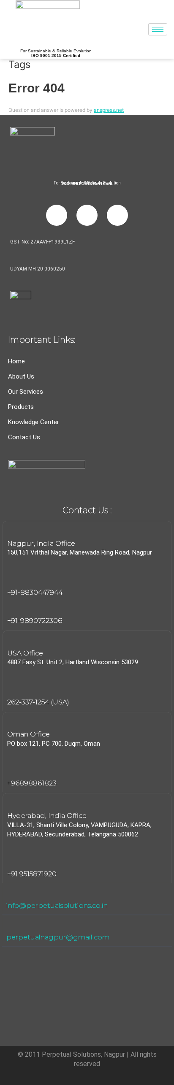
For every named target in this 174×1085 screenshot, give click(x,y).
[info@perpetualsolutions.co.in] (11, 892)
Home (16, 361)
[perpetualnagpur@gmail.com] (11, 925)
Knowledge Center (33, 422)
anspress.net (109, 110)
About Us (21, 376)
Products (21, 407)
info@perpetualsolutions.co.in (57, 905)
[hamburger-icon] (157, 29)
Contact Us (24, 437)
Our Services (25, 391)
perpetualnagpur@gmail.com (57, 937)
